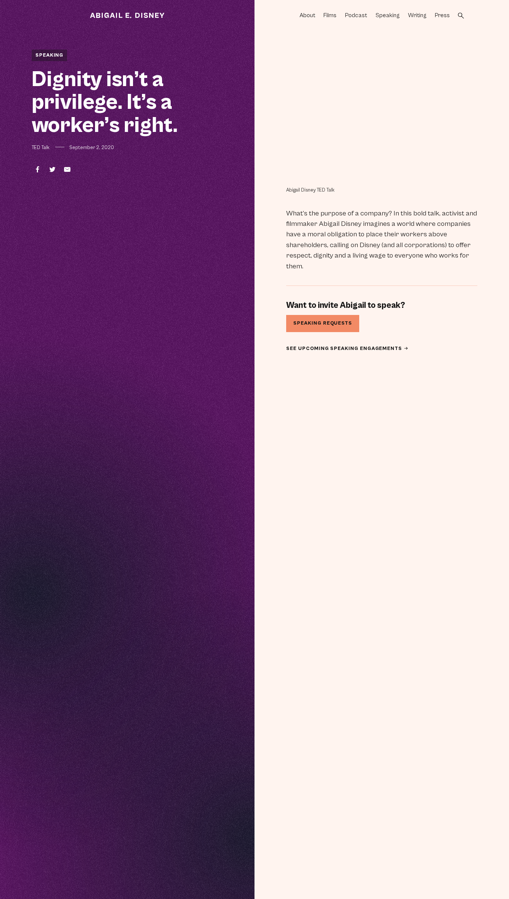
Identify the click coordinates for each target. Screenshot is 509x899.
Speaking (387, 15)
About (307, 15)
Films (329, 15)
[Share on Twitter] (52, 169)
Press (442, 15)
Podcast (356, 15)
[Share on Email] (67, 169)
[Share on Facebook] (37, 169)
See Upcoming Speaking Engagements (345, 348)
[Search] (461, 16)
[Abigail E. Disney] (127, 16)
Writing (417, 15)
